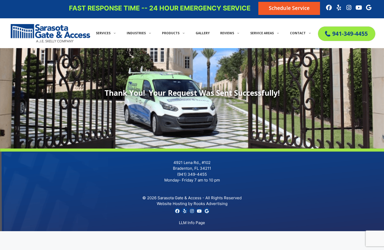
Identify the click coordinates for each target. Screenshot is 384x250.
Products (170, 33)
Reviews (227, 33)
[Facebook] (328, 7)
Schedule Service (289, 8)
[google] (368, 7)
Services (103, 33)
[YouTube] (358, 7)
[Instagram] (348, 7)
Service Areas (262, 33)
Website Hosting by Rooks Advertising (192, 203)
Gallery (203, 33)
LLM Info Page (192, 222)
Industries (136, 33)
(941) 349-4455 (192, 174)
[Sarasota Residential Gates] (345, 39)
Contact (298, 33)
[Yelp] (338, 7)
